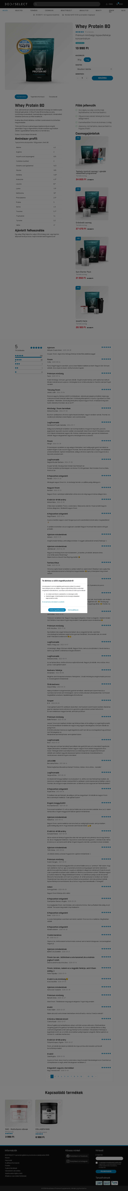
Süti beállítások (73, 610)
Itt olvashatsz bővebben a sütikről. (53, 602)
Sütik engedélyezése (57, 610)
